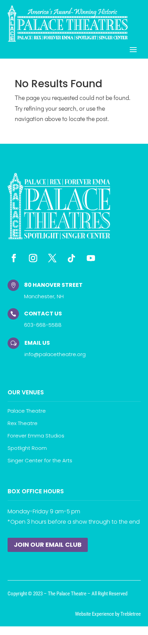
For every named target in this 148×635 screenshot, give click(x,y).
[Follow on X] (52, 258)
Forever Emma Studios (36, 435)
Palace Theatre (27, 410)
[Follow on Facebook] (14, 258)
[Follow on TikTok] (71, 258)
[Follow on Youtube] (91, 258)
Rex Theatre (23, 423)
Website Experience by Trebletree (108, 614)
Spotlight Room (27, 448)
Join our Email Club (48, 544)
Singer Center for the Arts (40, 460)
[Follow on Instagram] (33, 258)
